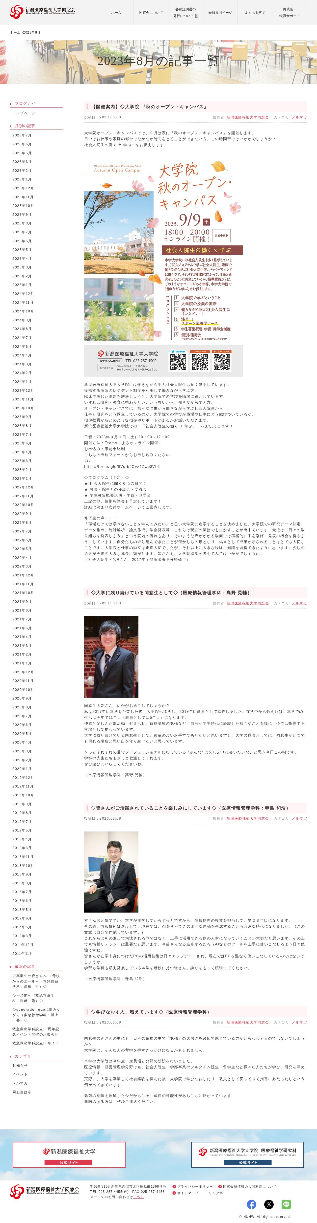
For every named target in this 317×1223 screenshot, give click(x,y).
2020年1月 (22, 769)
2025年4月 (22, 259)
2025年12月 (23, 188)
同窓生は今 (22, 1092)
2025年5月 (22, 250)
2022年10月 (23, 505)
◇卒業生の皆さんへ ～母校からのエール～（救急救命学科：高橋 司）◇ (36, 981)
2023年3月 (22, 461)
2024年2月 (22, 373)
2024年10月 (23, 311)
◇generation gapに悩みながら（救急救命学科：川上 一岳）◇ (37, 1015)
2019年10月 (23, 795)
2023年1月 (22, 478)
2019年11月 (23, 786)
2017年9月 (22, 918)
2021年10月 (23, 593)
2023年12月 (23, 391)
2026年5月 (22, 153)
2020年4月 (22, 742)
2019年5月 (22, 830)
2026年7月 (22, 135)
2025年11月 (23, 197)
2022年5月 (22, 549)
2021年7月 (22, 619)
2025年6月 (22, 241)
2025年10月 (23, 206)
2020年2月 (22, 760)
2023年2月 (22, 470)
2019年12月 (23, 778)
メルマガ (299, 117)
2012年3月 (22, 936)
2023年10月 (23, 408)
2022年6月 (22, 540)
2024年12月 (23, 294)
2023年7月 (22, 435)
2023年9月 (22, 417)
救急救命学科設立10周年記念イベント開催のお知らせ (35, 1031)
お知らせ (20, 1066)
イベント (20, 1074)
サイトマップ (188, 1193)
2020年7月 (22, 716)
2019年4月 (22, 839)
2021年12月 (23, 575)
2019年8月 (22, 813)
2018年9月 (22, 874)
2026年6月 (22, 144)
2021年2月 (22, 654)
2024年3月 (22, 364)
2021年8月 (22, 610)
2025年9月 (22, 215)
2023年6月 (22, 443)
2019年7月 (22, 822)
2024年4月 (22, 355)
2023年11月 (23, 399)
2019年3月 (22, 848)
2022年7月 (22, 531)
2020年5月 (22, 734)
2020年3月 (22, 751)
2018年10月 (23, 866)
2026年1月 (22, 179)
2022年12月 (23, 487)
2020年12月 (23, 672)
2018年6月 (22, 901)
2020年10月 (23, 690)
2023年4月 (22, 452)
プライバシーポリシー (195, 1186)
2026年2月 (22, 171)
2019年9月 (22, 804)
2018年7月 (22, 892)
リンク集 (216, 1193)
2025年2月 (22, 276)
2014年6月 (22, 927)
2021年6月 (22, 628)
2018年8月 (22, 883)
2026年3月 (22, 162)
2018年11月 (23, 857)
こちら (138, 1197)
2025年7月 (22, 232)
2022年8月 (22, 522)
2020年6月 (22, 725)
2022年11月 (23, 496)
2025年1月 (22, 285)
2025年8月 (22, 223)
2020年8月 (22, 707)
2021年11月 (23, 584)
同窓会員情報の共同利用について (250, 1186)
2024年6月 (22, 347)
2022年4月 (22, 558)
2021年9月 (22, 602)
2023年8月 (22, 426)
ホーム (15, 32)
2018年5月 (22, 910)
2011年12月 (23, 945)
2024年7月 (22, 338)
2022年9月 (22, 514)
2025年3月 (22, 267)
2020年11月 (23, 681)
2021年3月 (22, 646)
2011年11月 (22, 954)
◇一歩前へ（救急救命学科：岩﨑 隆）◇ (33, 998)
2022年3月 (22, 566)
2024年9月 (22, 320)
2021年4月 (22, 637)
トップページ (23, 113)
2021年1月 (22, 663)
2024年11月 (23, 303)
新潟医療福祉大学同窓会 (248, 117)
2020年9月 (22, 698)
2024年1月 (22, 382)
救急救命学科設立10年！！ (35, 1043)
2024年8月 (22, 329)
